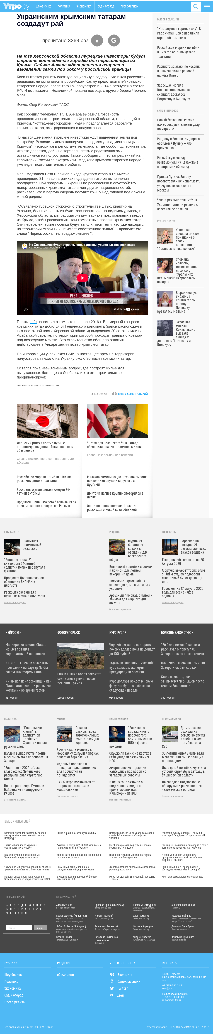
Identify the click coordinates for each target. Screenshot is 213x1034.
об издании (65, 975)
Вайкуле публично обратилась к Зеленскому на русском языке (22, 856)
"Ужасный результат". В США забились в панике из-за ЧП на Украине (79, 846)
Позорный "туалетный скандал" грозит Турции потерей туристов (130, 856)
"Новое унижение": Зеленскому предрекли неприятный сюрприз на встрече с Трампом (182, 857)
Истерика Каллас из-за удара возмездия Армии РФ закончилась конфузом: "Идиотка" (131, 835)
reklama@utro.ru (171, 1000)
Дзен (120, 995)
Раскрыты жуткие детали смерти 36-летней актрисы (43, 492)
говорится (45, 146)
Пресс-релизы (129, 6)
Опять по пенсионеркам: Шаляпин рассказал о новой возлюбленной (112, 508)
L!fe (33, 322)
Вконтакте (124, 975)
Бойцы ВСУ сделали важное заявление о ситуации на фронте (79, 856)
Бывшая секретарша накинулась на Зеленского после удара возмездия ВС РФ (27, 878)
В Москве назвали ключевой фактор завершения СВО (77, 878)
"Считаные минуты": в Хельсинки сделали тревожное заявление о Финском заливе (27, 868)
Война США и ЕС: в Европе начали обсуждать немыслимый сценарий (181, 868)
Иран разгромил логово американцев (182, 877)
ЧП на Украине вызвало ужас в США (76, 833)
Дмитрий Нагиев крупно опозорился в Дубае (115, 495)
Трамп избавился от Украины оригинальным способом (20, 846)
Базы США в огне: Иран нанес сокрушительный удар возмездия (75, 868)
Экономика (83, 6)
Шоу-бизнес (43, 6)
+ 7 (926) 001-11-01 (173, 997)
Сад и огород (106, 6)
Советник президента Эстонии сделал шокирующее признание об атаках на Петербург (25, 835)
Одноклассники (128, 982)
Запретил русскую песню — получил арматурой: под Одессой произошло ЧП (183, 834)
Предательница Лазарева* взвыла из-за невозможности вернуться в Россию (46, 504)
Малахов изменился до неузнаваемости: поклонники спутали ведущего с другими (117, 481)
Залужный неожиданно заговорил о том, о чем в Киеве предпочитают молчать (185, 846)
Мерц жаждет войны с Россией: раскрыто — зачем (132, 878)
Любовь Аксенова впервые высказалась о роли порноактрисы (132, 868)
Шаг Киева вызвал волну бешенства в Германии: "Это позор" (130, 846)
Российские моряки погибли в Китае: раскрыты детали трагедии (44, 479)
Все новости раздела (15, 602)
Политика (64, 6)
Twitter (122, 988)
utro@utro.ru (169, 988)
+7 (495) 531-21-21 (173, 985)
